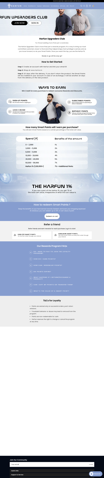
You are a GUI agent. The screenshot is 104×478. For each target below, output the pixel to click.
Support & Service (17, 475)
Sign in (35, 23)
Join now (19, 23)
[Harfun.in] (14, 5)
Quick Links (15, 471)
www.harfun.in (36, 70)
